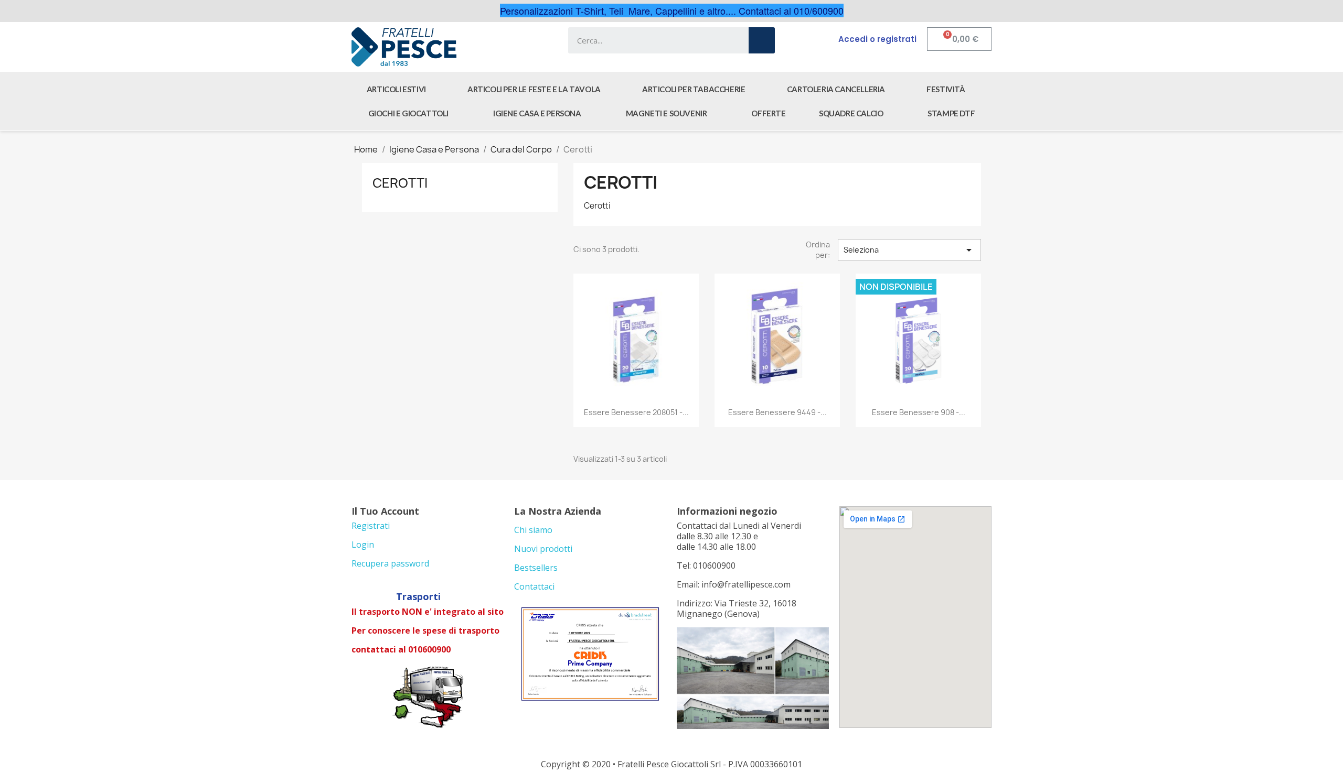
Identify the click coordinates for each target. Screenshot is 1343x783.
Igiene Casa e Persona (537, 113)
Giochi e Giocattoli (408, 113)
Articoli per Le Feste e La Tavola (534, 89)
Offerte (768, 113)
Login (362, 544)
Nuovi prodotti (543, 548)
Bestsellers (536, 567)
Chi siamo (533, 530)
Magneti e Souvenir (666, 113)
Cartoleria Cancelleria (836, 89)
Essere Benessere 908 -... (918, 412)
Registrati (370, 525)
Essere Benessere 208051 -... (636, 412)
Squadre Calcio (851, 113)
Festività (945, 89)
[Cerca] (762, 40)
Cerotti (400, 183)
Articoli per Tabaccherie (693, 89)
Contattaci (534, 586)
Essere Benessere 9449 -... (777, 412)
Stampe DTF (951, 113)
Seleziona (909, 250)
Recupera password (390, 563)
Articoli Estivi (396, 89)
